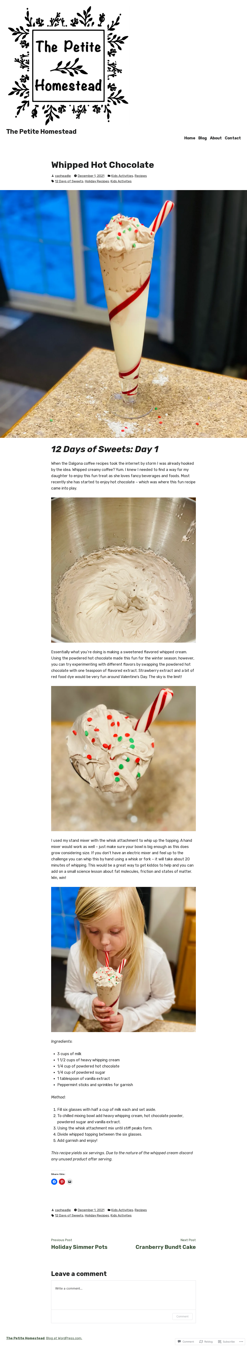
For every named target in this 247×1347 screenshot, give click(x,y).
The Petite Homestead (41, 131)
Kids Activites (121, 181)
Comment (182, 1316)
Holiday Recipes (97, 181)
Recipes (141, 176)
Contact (233, 137)
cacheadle (63, 176)
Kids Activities (122, 176)
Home (189, 137)
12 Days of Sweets (69, 181)
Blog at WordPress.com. (64, 1338)
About (216, 137)
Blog (202, 137)
